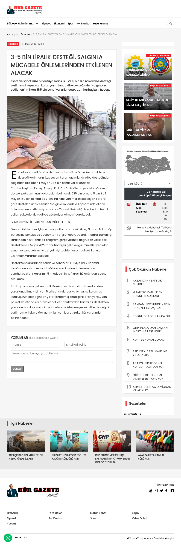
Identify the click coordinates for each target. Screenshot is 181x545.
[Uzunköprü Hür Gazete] (24, 13)
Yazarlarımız (144, 538)
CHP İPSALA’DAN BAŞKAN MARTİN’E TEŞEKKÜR (147, 329)
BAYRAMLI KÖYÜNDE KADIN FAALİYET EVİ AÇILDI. (148, 305)
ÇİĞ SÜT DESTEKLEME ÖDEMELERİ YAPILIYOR (145, 376)
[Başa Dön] (174, 538)
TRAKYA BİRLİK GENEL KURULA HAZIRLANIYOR (145, 364)
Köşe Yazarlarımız (160, 85)
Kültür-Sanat (98, 513)
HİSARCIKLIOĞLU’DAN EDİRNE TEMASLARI (144, 293)
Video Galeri (139, 518)
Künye (131, 538)
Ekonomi (13, 43)
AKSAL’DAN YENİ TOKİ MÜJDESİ (144, 282)
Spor (93, 518)
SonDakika (55, 518)
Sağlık (135, 513)
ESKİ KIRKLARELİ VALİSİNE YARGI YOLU (147, 352)
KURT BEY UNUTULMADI (146, 340)
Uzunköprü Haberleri (159, 55)
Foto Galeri (55, 513)
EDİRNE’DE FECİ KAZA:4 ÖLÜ (149, 316)
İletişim (170, 538)
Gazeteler (159, 538)
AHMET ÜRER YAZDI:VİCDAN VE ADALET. (149, 388)
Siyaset (11, 518)
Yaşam (11, 523)
